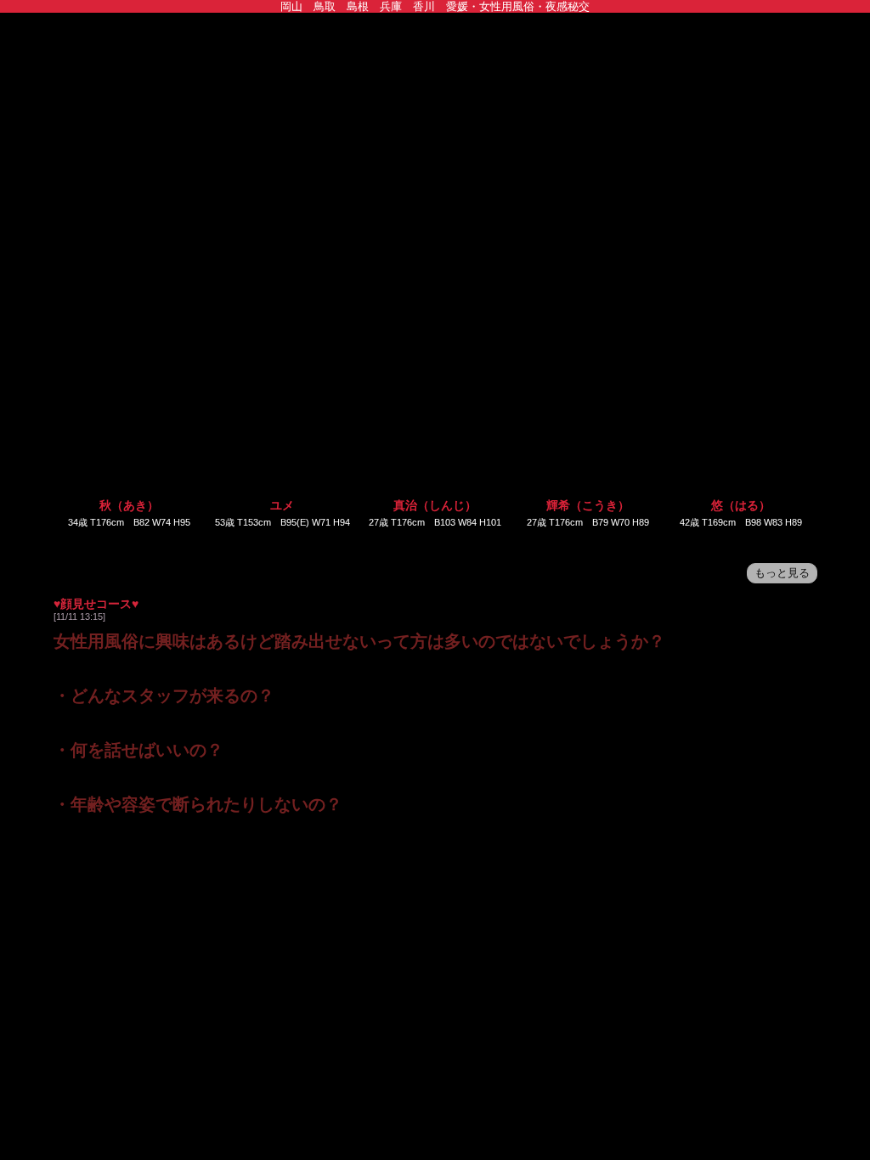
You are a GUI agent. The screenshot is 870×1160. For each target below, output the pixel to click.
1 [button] (409, 540)
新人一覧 (288, 182)
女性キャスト (777, 157)
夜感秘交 (435, 78)
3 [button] (460, 540)
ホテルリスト (679, 182)
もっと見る (782, 572)
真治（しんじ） (430, 505)
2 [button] (435, 540)
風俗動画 (777, 182)
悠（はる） (733, 505)
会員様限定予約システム (581, 182)
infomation (191, 157)
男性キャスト (679, 157)
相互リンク (191, 208)
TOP (93, 157)
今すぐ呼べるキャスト (288, 157)
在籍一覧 (93, 182)
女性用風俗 (386, 157)
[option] (128, 415)
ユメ (279, 505)
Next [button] (798, 416)
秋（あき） (128, 505)
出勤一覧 (581, 157)
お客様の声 (93, 208)
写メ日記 (191, 182)
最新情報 (484, 157)
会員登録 (484, 182)
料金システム (386, 182)
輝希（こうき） (582, 505)
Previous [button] (71, 416)
